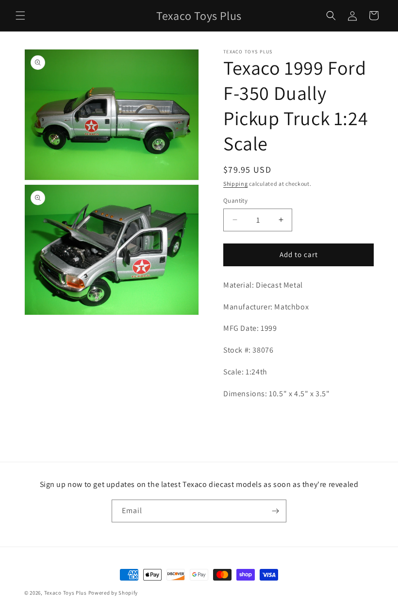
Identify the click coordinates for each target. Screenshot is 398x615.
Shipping (235, 183)
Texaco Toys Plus (65, 592)
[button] (20, 15)
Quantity (235, 200)
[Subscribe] (275, 511)
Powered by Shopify (113, 592)
